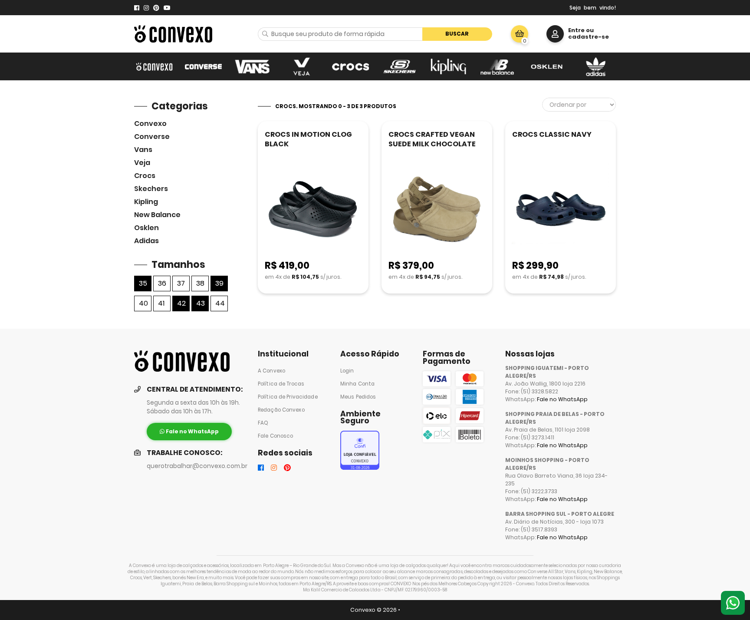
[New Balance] (497, 66)
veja (142, 163)
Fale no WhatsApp (562, 399)
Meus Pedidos (358, 396)
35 (143, 283)
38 (200, 283)
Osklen (146, 228)
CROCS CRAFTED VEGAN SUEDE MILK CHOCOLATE (432, 139)
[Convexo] (154, 66)
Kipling (146, 202)
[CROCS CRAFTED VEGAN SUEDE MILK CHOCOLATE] (436, 210)
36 (162, 283)
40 (143, 303)
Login (347, 370)
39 (219, 283)
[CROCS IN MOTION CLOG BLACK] (313, 210)
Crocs (144, 176)
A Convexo (271, 370)
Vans (143, 150)
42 (181, 303)
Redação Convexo (281, 409)
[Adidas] (596, 66)
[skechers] (399, 66)
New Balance (157, 215)
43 (200, 303)
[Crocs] (350, 66)
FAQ (263, 422)
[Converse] (203, 66)
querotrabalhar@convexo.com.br (197, 466)
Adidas (146, 241)
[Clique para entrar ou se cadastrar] (555, 34)
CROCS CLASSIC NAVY (552, 134)
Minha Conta (357, 383)
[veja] (301, 66)
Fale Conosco (275, 435)
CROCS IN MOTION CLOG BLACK (308, 139)
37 (181, 283)
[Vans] (252, 66)
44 (220, 303)
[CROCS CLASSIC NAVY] (560, 210)
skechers (151, 189)
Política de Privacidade (288, 396)
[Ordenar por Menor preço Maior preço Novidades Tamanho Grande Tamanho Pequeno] (579, 105)
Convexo (150, 124)
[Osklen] (546, 66)
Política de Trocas (281, 383)
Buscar (457, 33)
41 (161, 303)
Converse (152, 137)
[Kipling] (448, 66)
